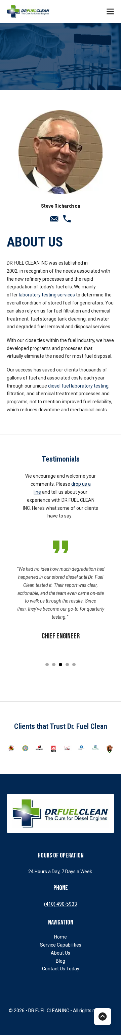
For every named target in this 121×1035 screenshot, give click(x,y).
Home (60, 937)
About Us (60, 953)
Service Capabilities (60, 945)
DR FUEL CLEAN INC (49, 1010)
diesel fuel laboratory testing (78, 386)
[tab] (47, 664)
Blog (60, 961)
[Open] (110, 11)
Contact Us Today (60, 968)
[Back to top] (102, 1016)
